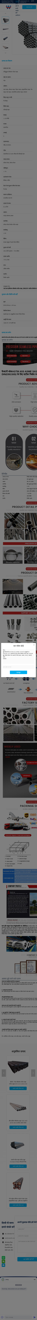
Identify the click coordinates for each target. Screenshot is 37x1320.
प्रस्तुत (18, 672)
